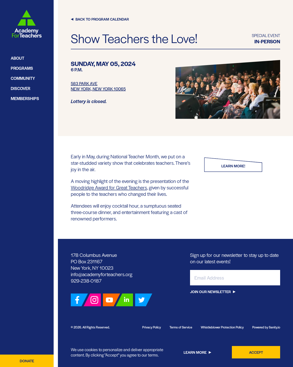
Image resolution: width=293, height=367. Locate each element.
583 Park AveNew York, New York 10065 (98, 86)
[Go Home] (27, 23)
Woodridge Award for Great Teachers (109, 187)
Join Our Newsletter (210, 291)
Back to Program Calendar (102, 19)
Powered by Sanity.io (266, 327)
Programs (22, 68)
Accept (256, 352)
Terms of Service (180, 327)
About (17, 58)
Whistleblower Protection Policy (222, 327)
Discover (20, 88)
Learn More (195, 352)
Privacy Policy (151, 327)
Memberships (25, 98)
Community (23, 78)
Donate (27, 360)
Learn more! (233, 165)
